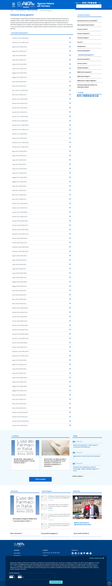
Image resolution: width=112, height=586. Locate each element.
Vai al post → (51, 500)
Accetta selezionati (56, 582)
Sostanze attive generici (85, 55)
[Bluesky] (84, 95)
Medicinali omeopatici (84, 72)
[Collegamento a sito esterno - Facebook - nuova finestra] (83, 2)
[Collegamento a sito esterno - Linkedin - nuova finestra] (85, 2)
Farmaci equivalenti (33, 10)
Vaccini (79, 42)
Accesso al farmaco (20, 10)
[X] (87, 95)
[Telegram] (93, 95)
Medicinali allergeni (83, 76)
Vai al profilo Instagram (49, 533)
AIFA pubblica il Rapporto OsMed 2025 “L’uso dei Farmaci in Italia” (25, 520)
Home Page (17, 553)
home (11, 10)
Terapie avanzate (82, 68)
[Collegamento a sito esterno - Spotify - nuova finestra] (94, 2)
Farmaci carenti (82, 29)
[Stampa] (97, 95)
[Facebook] (78, 95)
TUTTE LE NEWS (40, 479)
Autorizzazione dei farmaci (85, 25)
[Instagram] (82, 95)
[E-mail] (95, 95)
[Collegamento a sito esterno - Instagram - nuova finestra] (87, 2)
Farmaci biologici (82, 38)
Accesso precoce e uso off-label (86, 21)
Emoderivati (81, 46)
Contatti (45, 555)
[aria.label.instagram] (79, 553)
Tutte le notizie (77, 476)
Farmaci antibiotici (83, 33)
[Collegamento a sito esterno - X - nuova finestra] (96, 2)
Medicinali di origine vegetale (86, 80)
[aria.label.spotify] (91, 553)
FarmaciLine (17, 555)
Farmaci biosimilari (83, 59)
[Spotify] (91, 95)
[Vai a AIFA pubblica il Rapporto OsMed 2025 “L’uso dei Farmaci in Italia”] (24, 505)
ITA (99, 3)
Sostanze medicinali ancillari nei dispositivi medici (87, 86)
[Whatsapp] (89, 95)
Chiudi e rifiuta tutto (95, 558)
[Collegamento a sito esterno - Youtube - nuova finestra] (91, 2)
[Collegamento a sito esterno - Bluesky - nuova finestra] (89, 2)
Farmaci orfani (81, 63)
